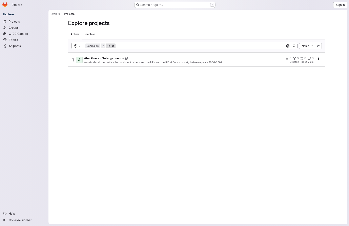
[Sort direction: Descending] (318, 46)
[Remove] (113, 46)
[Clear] (287, 46)
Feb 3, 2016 (307, 61)
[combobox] (307, 46)
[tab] (75, 34)
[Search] (294, 46)
